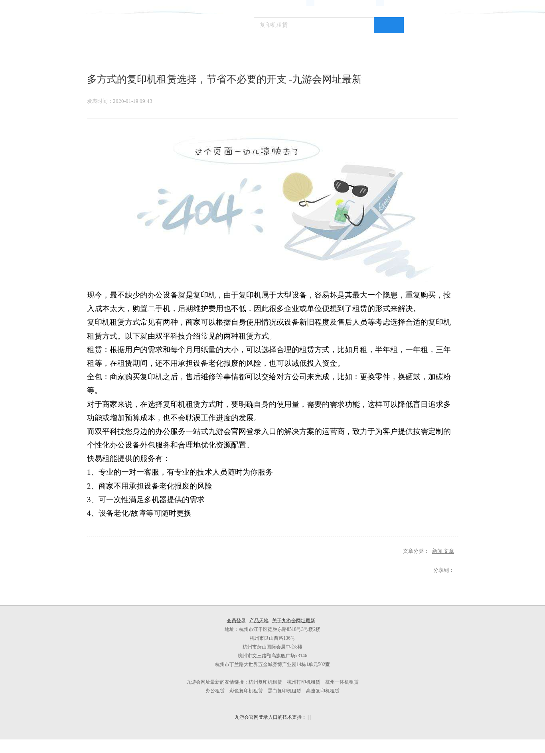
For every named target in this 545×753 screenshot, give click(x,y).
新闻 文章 (443, 551)
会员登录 (236, 620)
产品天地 (259, 620)
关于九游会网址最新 (293, 620)
